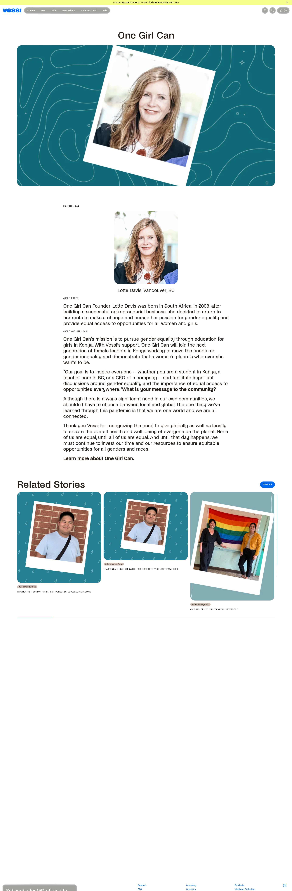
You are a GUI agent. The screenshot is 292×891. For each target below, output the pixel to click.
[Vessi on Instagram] (286, 885)
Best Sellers (68, 10)
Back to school (89, 10)
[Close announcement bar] (287, 2)
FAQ (140, 889)
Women (31, 10)
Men (43, 10)
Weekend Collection (245, 889)
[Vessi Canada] (11, 10)
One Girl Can (119, 458)
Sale (105, 10)
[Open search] (272, 10)
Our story (191, 889)
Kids (54, 10)
